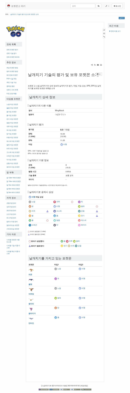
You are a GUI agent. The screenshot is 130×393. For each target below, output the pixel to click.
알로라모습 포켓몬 (13, 225)
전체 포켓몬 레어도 (13, 57)
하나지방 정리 (11, 218)
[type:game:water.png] (54, 215)
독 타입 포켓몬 (12, 130)
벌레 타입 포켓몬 (12, 145)
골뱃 (30, 284)
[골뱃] (31, 279)
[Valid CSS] (76, 389)
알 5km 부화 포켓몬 (13, 189)
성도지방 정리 (11, 207)
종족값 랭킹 (11, 86)
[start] (15, 30)
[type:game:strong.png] (72, 201)
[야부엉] (31, 289)
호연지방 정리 (11, 210)
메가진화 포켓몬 (12, 75)
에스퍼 (83, 220)
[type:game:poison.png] (79, 201)
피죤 (30, 274)
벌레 (83, 206)
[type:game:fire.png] (30, 215)
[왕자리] (31, 299)
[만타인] (31, 318)
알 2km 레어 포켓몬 (13, 192)
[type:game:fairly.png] (79, 225)
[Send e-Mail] (98, 64)
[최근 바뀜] (95, 64)
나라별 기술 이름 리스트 (13, 246)
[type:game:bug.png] (79, 206)
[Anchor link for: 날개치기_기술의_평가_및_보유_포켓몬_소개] (30, 78)
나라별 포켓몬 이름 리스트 (13, 241)
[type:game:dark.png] (54, 225)
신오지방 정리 (11, 214)
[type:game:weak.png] (47, 211)
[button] (107, 6)
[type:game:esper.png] (79, 220)
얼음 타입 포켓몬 (12, 123)
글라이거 (32, 313)
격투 (58, 201)
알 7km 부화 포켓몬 (13, 185)
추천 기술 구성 (12, 82)
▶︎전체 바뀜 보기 (115, 31)
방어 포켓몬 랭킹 (12, 71)
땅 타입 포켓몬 (12, 134)
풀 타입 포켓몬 (12, 115)
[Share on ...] (92, 64)
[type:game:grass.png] (30, 220)
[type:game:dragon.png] (30, 225)
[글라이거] (31, 309)
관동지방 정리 (11, 203)
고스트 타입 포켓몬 (13, 152)
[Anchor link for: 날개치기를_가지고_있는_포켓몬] (73, 258)
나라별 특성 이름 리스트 (13, 252)
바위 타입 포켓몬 (12, 148)
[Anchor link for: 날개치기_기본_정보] (50, 160)
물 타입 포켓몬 (12, 111)
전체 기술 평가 (12, 53)
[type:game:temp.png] (47, 201)
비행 (65, 144)
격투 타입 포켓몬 (12, 126)
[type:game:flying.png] (61, 144)
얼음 (58, 220)
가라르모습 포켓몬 (13, 229)
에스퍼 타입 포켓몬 (13, 141)
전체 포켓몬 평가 (12, 49)
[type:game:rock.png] (30, 211)
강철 (83, 211)
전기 (83, 215)
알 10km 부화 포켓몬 (14, 181)
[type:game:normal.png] (30, 201)
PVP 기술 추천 (12, 79)
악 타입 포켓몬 (12, 159)
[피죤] (31, 270)
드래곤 (34, 225)
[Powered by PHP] (54, 389)
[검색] (98, 6)
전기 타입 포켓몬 (12, 119)
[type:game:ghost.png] (54, 211)
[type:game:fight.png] (54, 201)
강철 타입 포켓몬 (12, 163)
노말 (33, 201)
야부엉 (31, 294)
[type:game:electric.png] (79, 215)
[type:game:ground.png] (30, 206)
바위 (33, 211)
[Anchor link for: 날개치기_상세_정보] (56, 96)
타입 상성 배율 (12, 93)
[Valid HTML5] (65, 389)
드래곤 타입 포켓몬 (13, 156)
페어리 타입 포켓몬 (13, 167)
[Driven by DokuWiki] (86, 389)
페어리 (83, 225)
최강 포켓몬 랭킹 (12, 67)
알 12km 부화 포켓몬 (14, 177)
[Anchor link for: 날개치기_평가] (45, 124)
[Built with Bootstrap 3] (44, 389)
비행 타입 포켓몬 (12, 137)
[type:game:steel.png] (79, 211)
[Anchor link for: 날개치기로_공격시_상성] (54, 192)
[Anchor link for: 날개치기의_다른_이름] (52, 105)
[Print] (101, 64)
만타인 (31, 323)
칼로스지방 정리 (12, 221)
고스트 (59, 211)
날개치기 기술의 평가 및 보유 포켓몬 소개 (24, 14)
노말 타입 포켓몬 (12, 104)
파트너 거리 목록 (12, 90)
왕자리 (31, 303)
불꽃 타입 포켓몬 (12, 108)
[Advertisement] (13, 294)
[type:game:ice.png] (54, 220)
